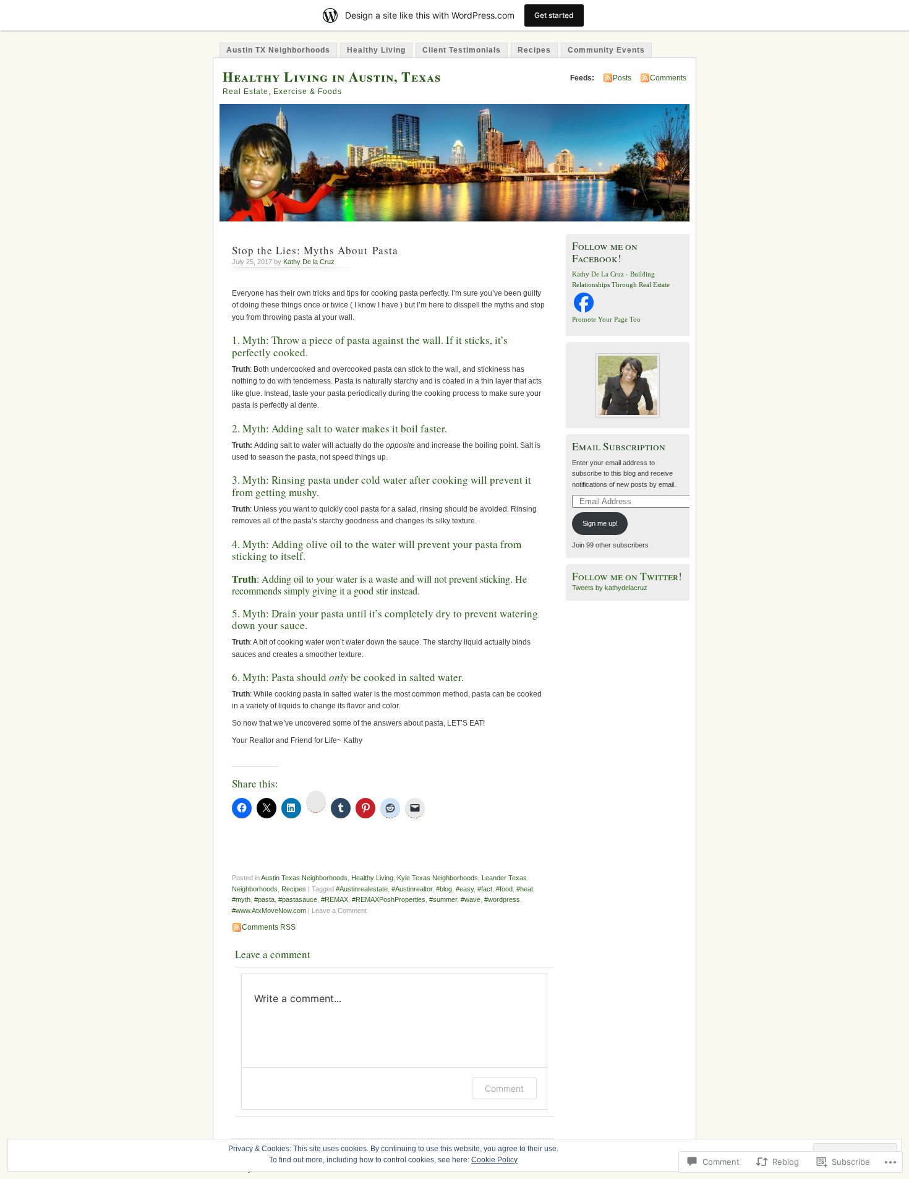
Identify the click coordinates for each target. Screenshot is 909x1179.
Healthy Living (376, 50)
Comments (668, 78)
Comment (504, 1088)
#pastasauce (297, 899)
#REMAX (334, 899)
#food (504, 889)
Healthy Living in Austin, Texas (332, 76)
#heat (524, 889)
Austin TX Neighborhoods (278, 50)
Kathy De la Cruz (309, 261)
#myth (241, 899)
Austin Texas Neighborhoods (304, 877)
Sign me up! (600, 523)
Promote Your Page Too (606, 319)
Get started (554, 15)
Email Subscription (618, 446)
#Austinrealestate (362, 889)
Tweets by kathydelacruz (609, 587)
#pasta (264, 899)
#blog (444, 889)
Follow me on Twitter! (627, 576)
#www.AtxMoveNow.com (269, 910)
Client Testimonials (461, 50)
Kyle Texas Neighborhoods (437, 877)
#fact (484, 889)
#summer (443, 899)
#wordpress (502, 899)
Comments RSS (269, 927)
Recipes (534, 50)
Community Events (606, 50)
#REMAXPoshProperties (388, 899)
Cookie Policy (494, 1159)
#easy (465, 889)
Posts (622, 78)
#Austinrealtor (411, 889)
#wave (470, 899)
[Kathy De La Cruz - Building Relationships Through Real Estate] (583, 311)
